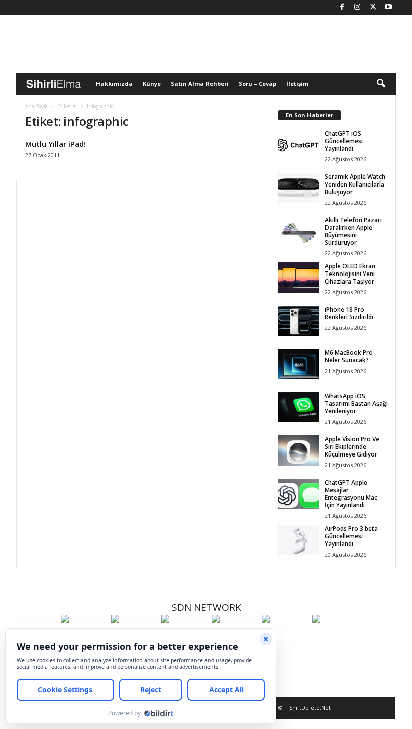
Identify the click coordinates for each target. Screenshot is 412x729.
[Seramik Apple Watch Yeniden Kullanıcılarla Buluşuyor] (298, 188)
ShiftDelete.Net (310, 707)
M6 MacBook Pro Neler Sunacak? (349, 356)
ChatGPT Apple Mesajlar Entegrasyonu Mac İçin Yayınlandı (351, 493)
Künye (152, 83)
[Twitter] (373, 7)
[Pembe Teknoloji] (284, 637)
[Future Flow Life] (334, 637)
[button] (381, 84)
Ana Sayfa (36, 106)
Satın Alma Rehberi (200, 83)
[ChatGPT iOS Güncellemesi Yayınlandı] (298, 145)
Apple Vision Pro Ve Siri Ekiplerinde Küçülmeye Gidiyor (352, 447)
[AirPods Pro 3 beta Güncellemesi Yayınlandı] (298, 540)
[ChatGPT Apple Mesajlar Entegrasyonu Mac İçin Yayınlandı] (298, 494)
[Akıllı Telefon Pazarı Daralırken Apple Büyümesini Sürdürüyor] (298, 231)
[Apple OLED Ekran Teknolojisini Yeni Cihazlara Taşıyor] (298, 277)
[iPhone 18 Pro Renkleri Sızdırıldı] (298, 321)
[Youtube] (388, 7)
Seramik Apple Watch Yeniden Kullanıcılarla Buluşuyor (355, 184)
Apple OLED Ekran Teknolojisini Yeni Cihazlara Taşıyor (350, 274)
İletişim (297, 83)
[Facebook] (342, 7)
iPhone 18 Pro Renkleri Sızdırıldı (349, 313)
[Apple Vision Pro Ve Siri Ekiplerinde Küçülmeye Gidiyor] (298, 450)
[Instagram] (357, 7)
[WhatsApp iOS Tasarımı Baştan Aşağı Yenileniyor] (298, 407)
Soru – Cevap (257, 83)
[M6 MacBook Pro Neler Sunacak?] (298, 364)
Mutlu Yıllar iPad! (55, 144)
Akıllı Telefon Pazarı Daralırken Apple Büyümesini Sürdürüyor (353, 231)
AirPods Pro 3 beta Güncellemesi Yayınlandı (351, 536)
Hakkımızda (114, 83)
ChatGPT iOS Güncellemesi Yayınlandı (344, 141)
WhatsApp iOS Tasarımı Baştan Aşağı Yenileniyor (356, 403)
